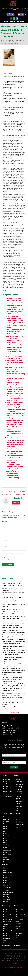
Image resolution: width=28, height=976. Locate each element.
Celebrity (6, 784)
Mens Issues (20, 822)
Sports (16, 775)
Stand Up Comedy (6, 858)
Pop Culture (7, 850)
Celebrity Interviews (6, 823)
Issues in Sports (18, 798)
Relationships (20, 824)
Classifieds (14, 971)
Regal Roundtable (7, 854)
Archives (17, 945)
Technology (7, 887)
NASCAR (18, 804)
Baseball (18, 779)
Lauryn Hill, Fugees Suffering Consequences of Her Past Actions (15, 467)
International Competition (20, 793)
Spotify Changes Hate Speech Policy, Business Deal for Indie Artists (15, 363)
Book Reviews (7, 914)
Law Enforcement (7, 930)
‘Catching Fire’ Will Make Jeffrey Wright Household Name (16, 325)
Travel (17, 827)
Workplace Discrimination (8, 891)
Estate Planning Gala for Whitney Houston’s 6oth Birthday (15, 416)
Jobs (4, 875)
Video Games (20, 811)
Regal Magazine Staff (19, 933)
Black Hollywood (6, 818)
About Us (17, 906)
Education (6, 917)
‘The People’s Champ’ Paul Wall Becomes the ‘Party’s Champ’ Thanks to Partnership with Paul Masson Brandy (15, 396)
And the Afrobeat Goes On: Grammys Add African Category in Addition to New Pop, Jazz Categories (16, 407)
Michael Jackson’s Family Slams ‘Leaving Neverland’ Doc (16, 369)
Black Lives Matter (6, 780)
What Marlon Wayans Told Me (11, 609)
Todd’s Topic (7, 796)
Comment (5, 521)
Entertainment (10, 40)
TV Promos (19, 938)
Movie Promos (20, 914)
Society (5, 794)
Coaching (19, 787)
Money (5, 878)
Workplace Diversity (6, 896)
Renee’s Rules (7, 791)
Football (18, 789)
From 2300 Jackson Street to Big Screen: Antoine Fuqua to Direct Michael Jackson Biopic (12, 679)
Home (2, 40)
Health (18, 819)
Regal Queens (6, 945)
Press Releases (18, 923)
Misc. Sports (19, 801)
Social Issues (7, 943)
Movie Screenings (19, 918)
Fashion (18, 817)
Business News (6, 869)
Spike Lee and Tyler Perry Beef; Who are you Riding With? (15, 312)
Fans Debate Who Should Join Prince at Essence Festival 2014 (15, 332)
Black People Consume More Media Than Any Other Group (15, 451)
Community (6, 906)
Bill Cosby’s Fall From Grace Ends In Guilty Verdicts (14, 352)
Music (5, 847)
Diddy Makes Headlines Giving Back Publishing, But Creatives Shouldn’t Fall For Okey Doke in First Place (16, 424)
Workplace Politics (6, 901)
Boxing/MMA (20, 784)
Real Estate (7, 885)
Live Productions (7, 835)
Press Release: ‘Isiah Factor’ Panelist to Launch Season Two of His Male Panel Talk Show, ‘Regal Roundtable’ (16, 442)
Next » (18, 712)
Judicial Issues (5, 925)
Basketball (19, 782)
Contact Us (20, 967)
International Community (7, 920)
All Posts (16, 503)
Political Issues (5, 911)
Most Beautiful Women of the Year (6, 841)
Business (5, 864)
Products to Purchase (7, 881)
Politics (5, 786)
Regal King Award (6, 939)
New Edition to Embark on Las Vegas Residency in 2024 (15, 433)
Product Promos (18, 927)
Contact (5, 722)
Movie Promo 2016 (20, 911)
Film (4, 831)
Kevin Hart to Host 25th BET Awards (12, 597)
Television (6, 862)
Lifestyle (17, 813)
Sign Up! (14, 767)
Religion (5, 789)
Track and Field (19, 807)
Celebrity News (20, 40)
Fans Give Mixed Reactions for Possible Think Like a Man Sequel (15, 318)
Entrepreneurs (7, 873)
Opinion (4, 775)
